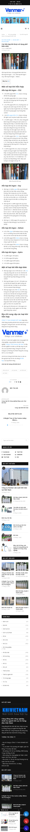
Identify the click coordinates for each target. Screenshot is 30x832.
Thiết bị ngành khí (15, 674)
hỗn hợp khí (6, 370)
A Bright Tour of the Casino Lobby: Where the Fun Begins (8, 582)
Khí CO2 (15, 643)
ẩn (8, 81)
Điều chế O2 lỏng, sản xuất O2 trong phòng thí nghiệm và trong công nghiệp (20, 548)
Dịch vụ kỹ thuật (15, 632)
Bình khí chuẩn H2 (7, 607)
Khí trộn (5, 373)
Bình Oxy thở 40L (7, 518)
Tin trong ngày (15, 678)
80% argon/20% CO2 (12, 115)
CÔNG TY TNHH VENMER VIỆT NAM (11, 320)
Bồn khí (15, 625)
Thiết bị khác (15, 671)
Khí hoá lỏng (5, 41)
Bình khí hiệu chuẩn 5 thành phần (22, 591)
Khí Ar (15, 636)
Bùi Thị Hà (9, 48)
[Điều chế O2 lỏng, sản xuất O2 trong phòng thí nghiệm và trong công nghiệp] (7, 548)
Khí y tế (15, 667)
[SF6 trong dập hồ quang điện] (4, 814)
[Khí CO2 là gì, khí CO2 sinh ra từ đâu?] (7, 527)
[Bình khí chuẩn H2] (8, 601)
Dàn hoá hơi (15, 629)
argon (15, 189)
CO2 (17, 94)
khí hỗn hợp (23, 370)
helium (17, 238)
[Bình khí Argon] (4, 829)
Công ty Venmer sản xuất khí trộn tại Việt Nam (14, 489)
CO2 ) (17, 136)
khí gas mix (14, 370)
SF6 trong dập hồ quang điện (13, 813)
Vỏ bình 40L (15, 685)
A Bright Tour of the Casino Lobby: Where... (15, 419)
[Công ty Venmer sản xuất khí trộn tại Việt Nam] (15, 477)
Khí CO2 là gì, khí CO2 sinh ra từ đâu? (19, 526)
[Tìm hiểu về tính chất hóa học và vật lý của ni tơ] (7, 510)
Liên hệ (18, 1)
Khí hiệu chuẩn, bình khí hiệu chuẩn (20, 498)
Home (3, 34)
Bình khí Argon (13, 827)
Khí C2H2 (15, 640)
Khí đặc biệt (16, 40)
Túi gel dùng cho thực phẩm (13, 820)
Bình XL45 (15, 621)
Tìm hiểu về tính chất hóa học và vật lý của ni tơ (20, 509)
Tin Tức (15, 682)
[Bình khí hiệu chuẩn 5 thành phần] (22, 584)
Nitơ (18, 290)
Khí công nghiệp (12, 34)
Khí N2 (15, 660)
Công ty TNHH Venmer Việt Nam (15, 344)
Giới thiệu (12, 1)
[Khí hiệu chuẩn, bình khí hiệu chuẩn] (7, 499)
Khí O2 (15, 663)
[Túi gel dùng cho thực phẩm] (4, 821)
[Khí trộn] (7, 537)
